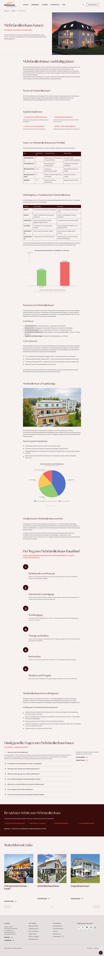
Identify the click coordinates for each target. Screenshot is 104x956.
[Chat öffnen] (101, 953)
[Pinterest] (87, 927)
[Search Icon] (83, 4)
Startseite (6, 11)
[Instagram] (78, 927)
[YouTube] (91, 927)
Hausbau (13, 11)
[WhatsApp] (95, 927)
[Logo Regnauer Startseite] (10, 4)
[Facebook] (82, 927)
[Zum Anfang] (101, 947)
